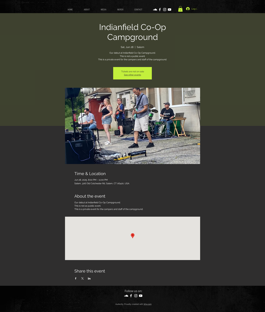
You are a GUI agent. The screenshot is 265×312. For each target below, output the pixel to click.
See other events (132, 75)
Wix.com (148, 304)
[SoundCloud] (155, 9)
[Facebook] (160, 9)
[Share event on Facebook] (75, 278)
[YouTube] (169, 9)
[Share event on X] (82, 278)
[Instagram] (165, 9)
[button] (180, 9)
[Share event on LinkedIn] (89, 278)
